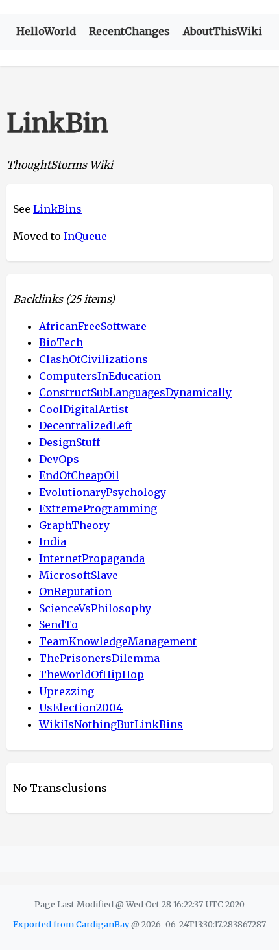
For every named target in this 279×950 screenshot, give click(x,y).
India (52, 541)
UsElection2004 (81, 707)
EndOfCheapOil (79, 475)
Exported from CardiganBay (71, 924)
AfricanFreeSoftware (93, 326)
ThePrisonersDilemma (99, 658)
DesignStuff (69, 442)
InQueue (85, 236)
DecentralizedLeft (85, 425)
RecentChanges (129, 31)
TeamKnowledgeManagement (118, 641)
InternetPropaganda (92, 558)
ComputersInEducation (100, 376)
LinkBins (57, 208)
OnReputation (75, 591)
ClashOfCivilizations (93, 359)
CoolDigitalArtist (83, 409)
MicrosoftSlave (78, 575)
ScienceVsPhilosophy (95, 608)
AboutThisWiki (222, 31)
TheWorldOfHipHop (91, 674)
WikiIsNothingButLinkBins (111, 724)
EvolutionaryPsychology (102, 492)
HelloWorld (46, 31)
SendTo (58, 624)
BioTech (61, 342)
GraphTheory (74, 525)
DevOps (59, 459)
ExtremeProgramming (98, 508)
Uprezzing (66, 691)
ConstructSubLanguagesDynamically (135, 392)
